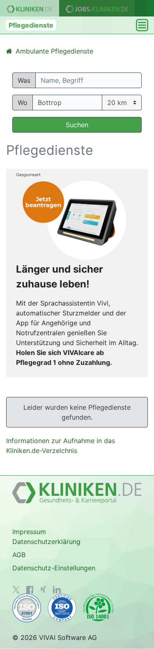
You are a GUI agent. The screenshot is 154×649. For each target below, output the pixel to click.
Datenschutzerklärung (46, 541)
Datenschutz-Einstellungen (53, 568)
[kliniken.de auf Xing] (43, 589)
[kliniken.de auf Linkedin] (57, 589)
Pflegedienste (31, 25)
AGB (18, 555)
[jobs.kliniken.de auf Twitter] (16, 589)
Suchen (77, 125)
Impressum (29, 532)
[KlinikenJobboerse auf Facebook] (30, 589)
